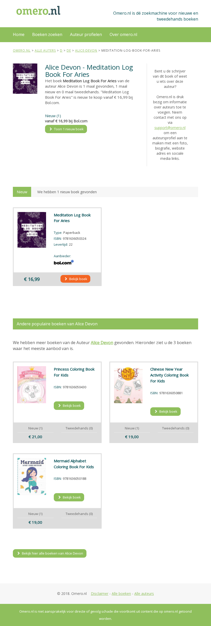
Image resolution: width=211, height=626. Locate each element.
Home (18, 34)
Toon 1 (68, 129)
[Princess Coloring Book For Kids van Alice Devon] (31, 384)
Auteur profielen (86, 34)
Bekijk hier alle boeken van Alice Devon (52, 553)
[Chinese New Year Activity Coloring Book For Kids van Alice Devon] (128, 384)
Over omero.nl (123, 34)
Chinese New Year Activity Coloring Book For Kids (169, 374)
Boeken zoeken (47, 34)
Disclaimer (99, 593)
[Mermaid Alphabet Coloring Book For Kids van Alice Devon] (31, 476)
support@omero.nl (170, 127)
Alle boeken (121, 593)
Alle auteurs (144, 593)
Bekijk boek (77, 279)
